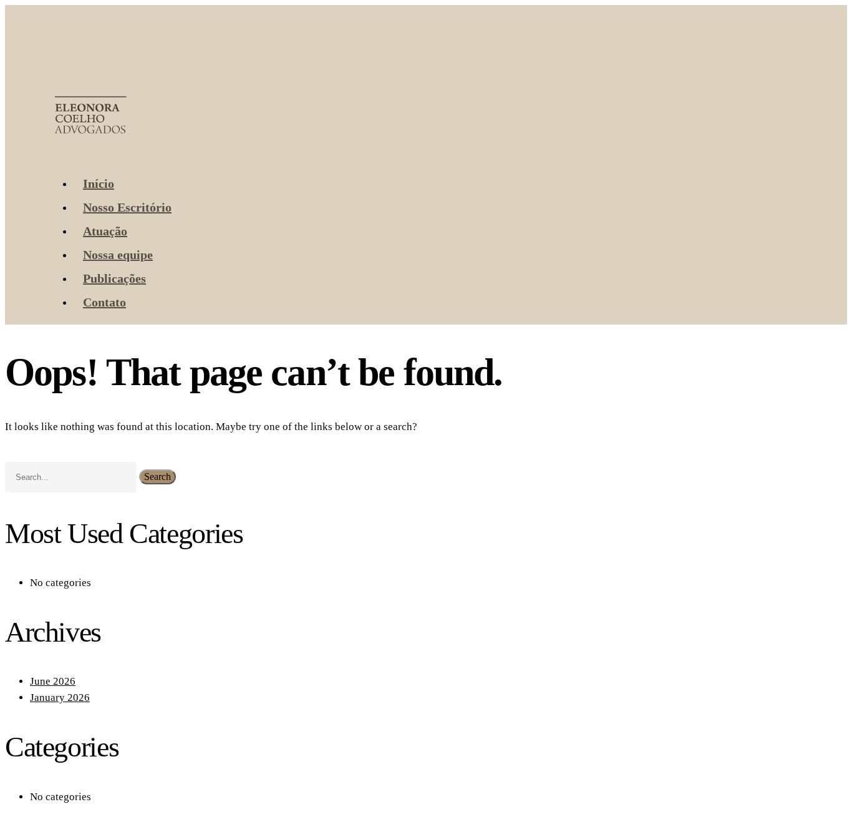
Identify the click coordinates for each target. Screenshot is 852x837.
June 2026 (52, 681)
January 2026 (60, 697)
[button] (56, 153)
